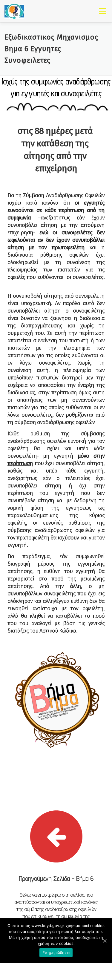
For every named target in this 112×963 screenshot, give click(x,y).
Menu (102, 11)
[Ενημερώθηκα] (105, 941)
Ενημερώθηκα (56, 952)
